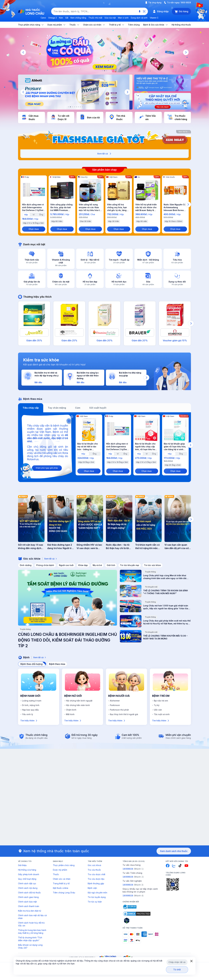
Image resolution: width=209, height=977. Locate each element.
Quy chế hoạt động (27, 879)
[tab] (26, 214)
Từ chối (177, 969)
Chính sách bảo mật (27, 901)
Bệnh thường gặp (96, 883)
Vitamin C (154, 18)
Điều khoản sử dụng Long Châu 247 (30, 946)
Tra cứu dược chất (96, 874)
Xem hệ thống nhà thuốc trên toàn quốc (56, 851)
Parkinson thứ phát (119, 710)
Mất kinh (70, 714)
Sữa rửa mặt (110, 18)
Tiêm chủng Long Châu (64, 892)
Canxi (43, 18)
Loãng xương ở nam (31, 700)
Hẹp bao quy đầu (30, 710)
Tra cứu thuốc (94, 870)
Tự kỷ (156, 705)
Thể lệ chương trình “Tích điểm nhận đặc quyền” (30, 939)
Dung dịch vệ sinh (139, 18)
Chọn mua (34, 229)
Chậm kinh (71, 710)
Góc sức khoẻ (94, 865)
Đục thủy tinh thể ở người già (124, 714)
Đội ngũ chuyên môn (97, 892)
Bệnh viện (92, 888)
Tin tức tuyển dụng (97, 897)
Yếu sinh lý (27, 714)
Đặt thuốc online (60, 888)
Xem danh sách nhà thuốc (174, 851)
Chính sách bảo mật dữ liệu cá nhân (32, 916)
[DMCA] (137, 914)
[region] (104, 52)
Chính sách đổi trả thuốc (29, 892)
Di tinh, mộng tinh (30, 705)
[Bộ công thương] (129, 907)
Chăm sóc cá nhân (61, 879)
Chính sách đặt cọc (27, 883)
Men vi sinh (123, 18)
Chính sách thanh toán (28, 906)
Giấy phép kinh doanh (28, 874)
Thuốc (56, 874)
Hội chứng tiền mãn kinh (78, 705)
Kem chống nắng (78, 18)
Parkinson (115, 705)
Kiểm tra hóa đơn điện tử (29, 911)
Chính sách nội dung (27, 888)
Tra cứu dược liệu (96, 879)
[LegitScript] (137, 920)
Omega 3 (52, 18)
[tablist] (104, 407)
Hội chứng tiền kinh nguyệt (79, 700)
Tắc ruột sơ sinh (162, 714)
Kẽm (61, 18)
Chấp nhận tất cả (176, 962)
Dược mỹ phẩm (60, 870)
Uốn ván (158, 710)
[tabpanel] (104, 447)
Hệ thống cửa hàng (27, 870)
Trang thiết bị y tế (61, 883)
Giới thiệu (22, 865)
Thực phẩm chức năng (64, 865)
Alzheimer (115, 700)
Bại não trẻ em (161, 700)
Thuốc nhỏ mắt (95, 18)
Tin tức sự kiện (95, 901)
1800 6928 (186, 2)
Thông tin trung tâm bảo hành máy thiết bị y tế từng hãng (32, 931)
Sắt (66, 18)
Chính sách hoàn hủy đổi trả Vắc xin (31, 924)
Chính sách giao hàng (28, 897)
